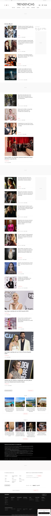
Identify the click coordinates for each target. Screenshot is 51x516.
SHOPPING (18, 7)
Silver (13, 478)
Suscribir (39, 475)
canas (38, 28)
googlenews (46, 5)
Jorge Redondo (20, 259)
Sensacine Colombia (18, 510)
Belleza (19, 35)
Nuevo (6, 5)
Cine (18, 215)
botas (5, 479)
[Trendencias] (25, 4)
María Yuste (19, 245)
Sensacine (18, 498)
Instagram (44, 5)
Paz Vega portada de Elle (14, 456)
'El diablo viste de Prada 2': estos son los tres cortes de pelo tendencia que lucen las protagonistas (25, 27)
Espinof (18, 499)
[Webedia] (7, 494)
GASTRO (28, 7)
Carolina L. (19, 37)
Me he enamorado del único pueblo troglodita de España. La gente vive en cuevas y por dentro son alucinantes (41, 409)
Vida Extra (12, 499)
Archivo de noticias (9, 390)
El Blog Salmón (43, 498)
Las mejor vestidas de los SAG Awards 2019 (16, 311)
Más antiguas (30, 390)
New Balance (43, 28)
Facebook (41, 5)
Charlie (6, 162)
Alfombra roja (7, 160)
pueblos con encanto (13, 482)
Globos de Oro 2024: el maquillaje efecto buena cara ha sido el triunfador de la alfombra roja (25, 110)
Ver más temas (7, 485)
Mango (36, 28)
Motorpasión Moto (31, 499)
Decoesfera (36, 499)
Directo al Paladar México (25, 509)
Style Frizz (7, 456)
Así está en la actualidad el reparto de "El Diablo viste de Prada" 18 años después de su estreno (25, 56)
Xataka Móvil (6, 499)
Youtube (34, 485)
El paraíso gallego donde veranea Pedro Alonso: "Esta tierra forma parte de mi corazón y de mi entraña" (20, 409)
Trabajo (25, 419)
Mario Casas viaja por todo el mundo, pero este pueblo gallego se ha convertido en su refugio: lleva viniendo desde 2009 (30, 409)
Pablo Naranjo (20, 65)
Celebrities (19, 132)
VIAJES (23, 7)
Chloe (5, 357)
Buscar (8, 5)
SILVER (38, 7)
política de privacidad (35, 477)
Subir (44, 494)
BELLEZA (13, 7)
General (19, 49)
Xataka (5, 498)
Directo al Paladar (25, 498)
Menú (5, 5)
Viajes (25, 395)
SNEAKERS (33, 7)
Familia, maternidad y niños (14, 476)
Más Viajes (25, 413)
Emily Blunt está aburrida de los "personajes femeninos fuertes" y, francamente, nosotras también (25, 178)
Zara (40, 28)
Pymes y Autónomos (43, 500)
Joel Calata (19, 51)
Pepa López (6, 385)
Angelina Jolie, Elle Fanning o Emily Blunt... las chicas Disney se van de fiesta (25, 264)
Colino (19, 273)
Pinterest (39, 5)
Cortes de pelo (14, 479)
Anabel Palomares (20, 202)
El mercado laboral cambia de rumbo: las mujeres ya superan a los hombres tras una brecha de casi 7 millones (41, 433)
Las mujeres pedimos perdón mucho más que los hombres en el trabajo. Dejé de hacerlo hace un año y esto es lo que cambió (9, 434)
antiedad (20, 481)
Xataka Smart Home (6, 502)
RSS (37, 485)
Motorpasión (30, 498)
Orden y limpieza (7, 481)
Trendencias (36, 498)
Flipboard (42, 5)
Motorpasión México (30, 509)
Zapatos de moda (21, 479)
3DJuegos (12, 498)
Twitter (30, 485)
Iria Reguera (19, 188)
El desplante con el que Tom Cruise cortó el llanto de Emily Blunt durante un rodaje (25, 124)
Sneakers (6, 475)
